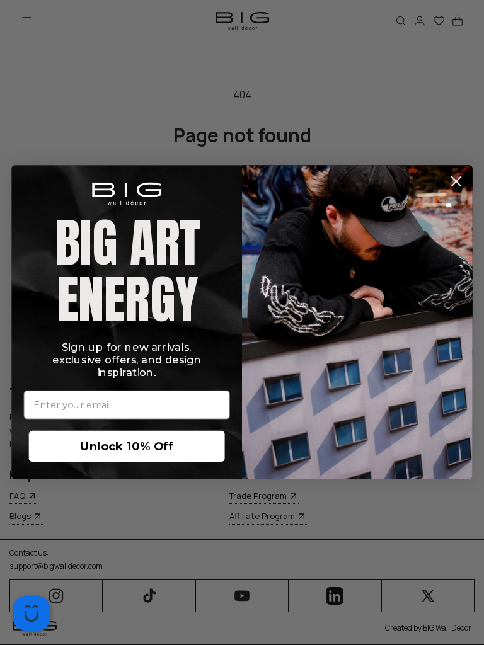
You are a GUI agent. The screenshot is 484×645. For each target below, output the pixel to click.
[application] (31, 613)
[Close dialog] (456, 181)
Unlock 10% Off (127, 447)
